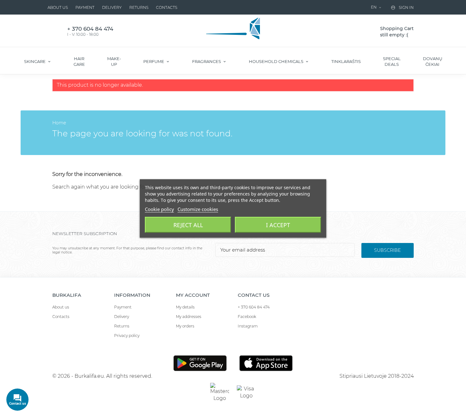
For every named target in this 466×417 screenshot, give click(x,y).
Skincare (35, 61)
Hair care (79, 61)
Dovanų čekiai (432, 61)
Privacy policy (126, 335)
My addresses (188, 316)
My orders (185, 326)
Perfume (154, 61)
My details (185, 307)
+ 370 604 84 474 (254, 307)
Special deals (392, 61)
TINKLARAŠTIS (346, 61)
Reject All (188, 225)
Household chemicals (276, 61)
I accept (278, 225)
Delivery (112, 7)
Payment (84, 7)
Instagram (248, 326)
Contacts (166, 7)
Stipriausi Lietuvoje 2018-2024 (377, 376)
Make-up (114, 61)
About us (58, 7)
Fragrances (207, 61)
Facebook (247, 316)
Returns (138, 7)
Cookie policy (159, 209)
